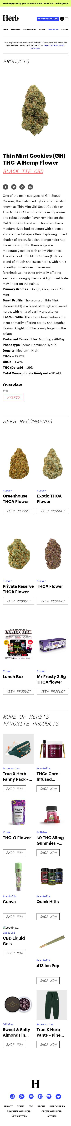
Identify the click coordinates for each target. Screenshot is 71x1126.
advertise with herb (48, 19)
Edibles (42, 832)
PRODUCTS (53, 29)
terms (20, 1106)
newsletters (19, 1116)
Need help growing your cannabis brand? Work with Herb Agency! (36, 3)
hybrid (13, 397)
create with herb (52, 1111)
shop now (14, 788)
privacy (8, 1106)
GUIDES (64, 29)
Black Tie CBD (23, 171)
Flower (7, 490)
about (41, 1106)
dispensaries (57, 1106)
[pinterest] (22, 187)
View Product (18, 511)
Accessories (11, 768)
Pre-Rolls (43, 768)
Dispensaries (30, 29)
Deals (42, 29)
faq (31, 1106)
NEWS (5, 29)
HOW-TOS (15, 29)
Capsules (9, 932)
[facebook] (5, 187)
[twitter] (14, 187)
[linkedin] (30, 187)
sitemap (52, 1116)
